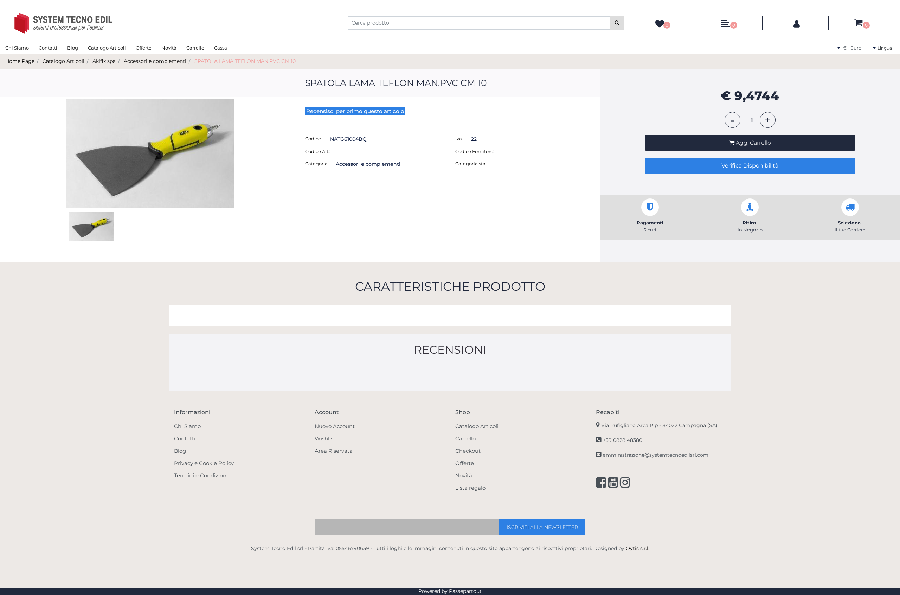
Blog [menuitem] (72, 48)
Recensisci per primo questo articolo (355, 111)
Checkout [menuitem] (468, 450)
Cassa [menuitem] (220, 48)
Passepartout (465, 591)
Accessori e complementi (155, 61)
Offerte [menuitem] (144, 48)
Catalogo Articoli (63, 61)
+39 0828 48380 (622, 440)
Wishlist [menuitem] (325, 438)
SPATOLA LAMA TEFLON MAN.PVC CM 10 (245, 61)
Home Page (19, 61)
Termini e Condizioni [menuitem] (201, 475)
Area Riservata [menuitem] (334, 450)
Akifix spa (104, 61)
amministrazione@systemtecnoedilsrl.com (655, 455)
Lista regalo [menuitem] (470, 487)
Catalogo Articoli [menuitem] (107, 48)
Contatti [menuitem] (48, 48)
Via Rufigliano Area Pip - (659, 425)
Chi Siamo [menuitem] (17, 48)
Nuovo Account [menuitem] (335, 426)
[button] (617, 23)
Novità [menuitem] (168, 48)
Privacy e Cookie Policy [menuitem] (204, 463)
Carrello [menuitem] (195, 48)
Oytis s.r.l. (637, 548)
